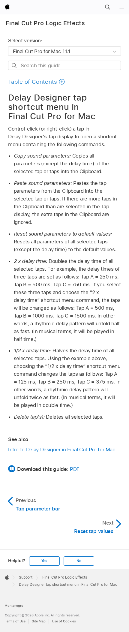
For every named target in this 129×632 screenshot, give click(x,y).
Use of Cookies (64, 621)
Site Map (39, 621)
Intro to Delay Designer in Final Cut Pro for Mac (62, 450)
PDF (75, 469)
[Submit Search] (14, 65)
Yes (44, 561)
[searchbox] (64, 65)
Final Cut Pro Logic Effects (45, 23)
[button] (107, 7)
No (78, 561)
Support (25, 577)
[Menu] (122, 7)
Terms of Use (15, 621)
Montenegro (13, 605)
